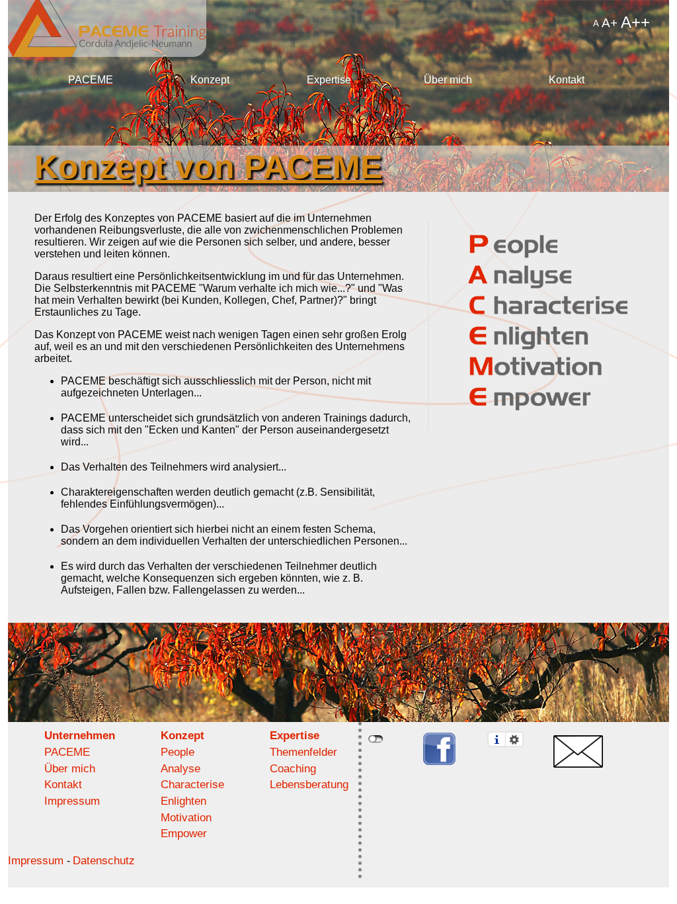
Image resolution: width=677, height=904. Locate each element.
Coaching (293, 768)
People (177, 752)
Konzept (209, 79)
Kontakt (566, 79)
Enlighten (183, 801)
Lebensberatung (309, 784)
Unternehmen (79, 735)
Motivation (186, 817)
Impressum (72, 801)
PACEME (90, 79)
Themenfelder (303, 752)
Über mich (448, 79)
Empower (184, 833)
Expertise (329, 79)
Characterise (192, 784)
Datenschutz (104, 860)
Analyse (180, 768)
